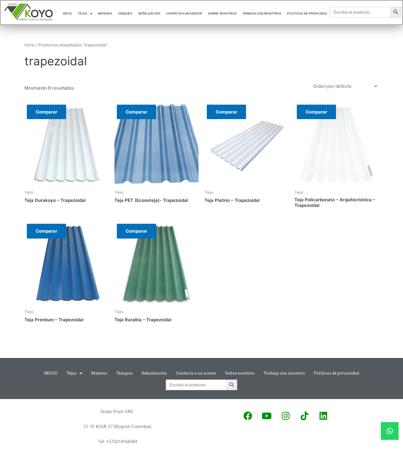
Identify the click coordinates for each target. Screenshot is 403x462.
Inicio (29, 45)
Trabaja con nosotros (262, 13)
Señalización (149, 13)
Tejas (82, 13)
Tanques (125, 13)
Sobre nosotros (222, 13)
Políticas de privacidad (307, 13)
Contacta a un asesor (184, 13)
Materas (105, 13)
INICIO (67, 13)
